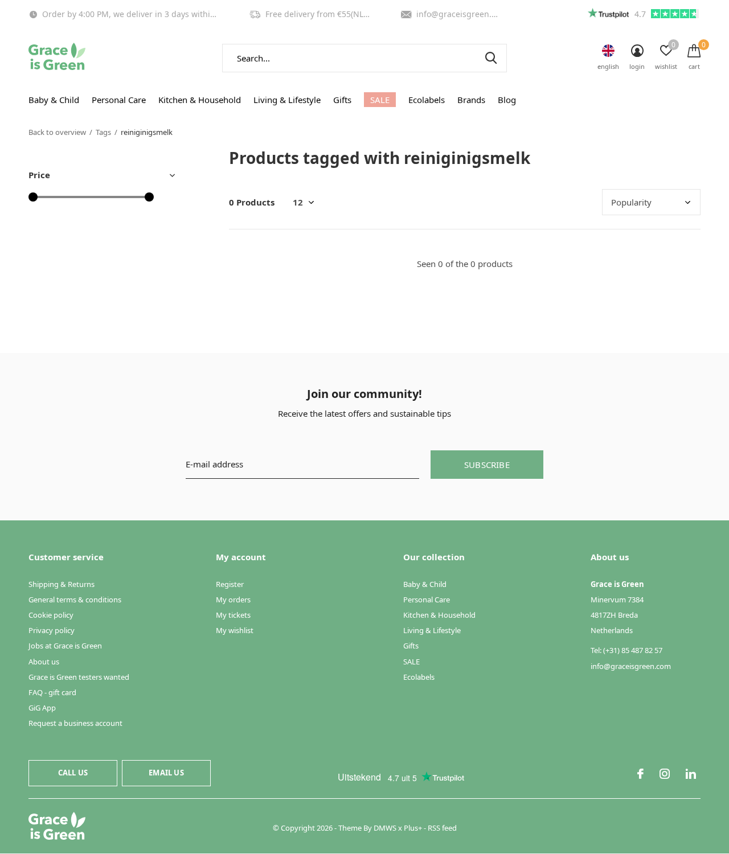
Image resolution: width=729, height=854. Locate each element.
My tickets (233, 615)
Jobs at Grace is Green (65, 645)
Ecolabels (426, 99)
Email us (166, 772)
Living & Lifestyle (287, 99)
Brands (471, 99)
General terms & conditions (74, 599)
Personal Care (119, 99)
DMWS (385, 828)
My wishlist (234, 630)
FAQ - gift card (52, 692)
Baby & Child (53, 99)
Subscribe (487, 464)
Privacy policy (51, 630)
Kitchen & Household (199, 99)
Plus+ (413, 828)
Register (230, 584)
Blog (507, 99)
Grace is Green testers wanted (78, 677)
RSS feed (442, 828)
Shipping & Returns (61, 584)
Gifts (342, 99)
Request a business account (75, 723)
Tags (103, 132)
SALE (380, 99)
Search (491, 58)
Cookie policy (50, 615)
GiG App (42, 708)
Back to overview (57, 132)
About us (43, 661)
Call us (73, 772)
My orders (233, 599)
